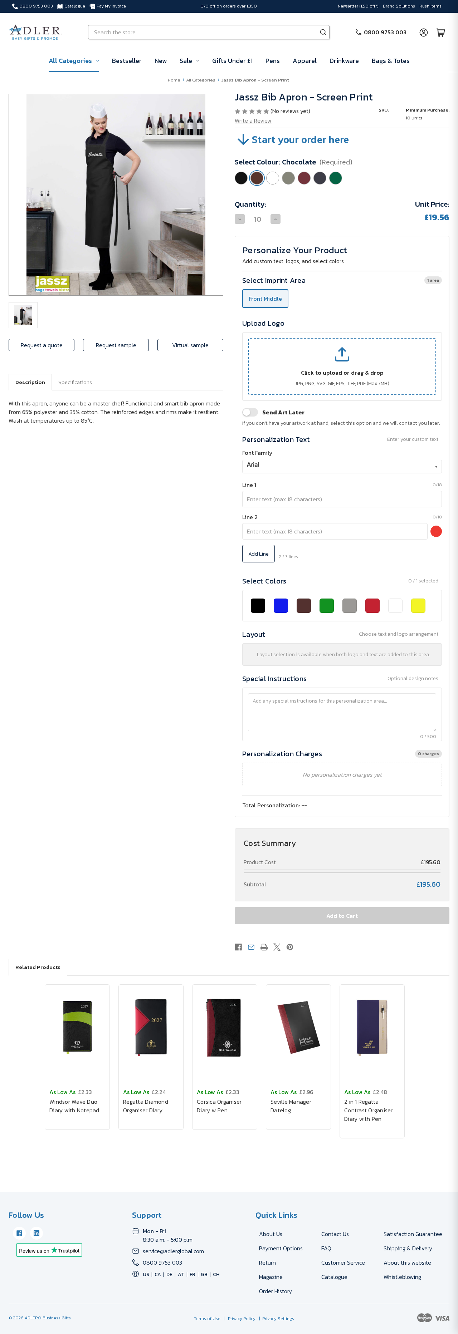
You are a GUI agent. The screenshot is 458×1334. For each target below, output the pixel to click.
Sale (186, 60)
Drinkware (344, 60)
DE (169, 1274)
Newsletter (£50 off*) (358, 6)
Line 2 (250, 517)
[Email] (251, 947)
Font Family (257, 452)
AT (181, 1274)
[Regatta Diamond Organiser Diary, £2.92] (151, 1027)
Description (30, 382)
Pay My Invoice (111, 6)
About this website (407, 1262)
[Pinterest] (289, 947)
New (161, 60)
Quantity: (250, 204)
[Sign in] (423, 32)
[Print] (264, 947)
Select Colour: (293, 162)
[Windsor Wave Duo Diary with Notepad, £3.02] (77, 1027)
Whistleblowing (402, 1277)
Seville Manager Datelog (291, 1105)
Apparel (305, 60)
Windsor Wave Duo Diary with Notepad (74, 1105)
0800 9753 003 (36, 6)
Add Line (258, 554)
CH (216, 1274)
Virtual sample (190, 345)
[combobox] (342, 466)
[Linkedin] (36, 1233)
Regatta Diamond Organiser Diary (145, 1105)
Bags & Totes (391, 60)
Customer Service (343, 1262)
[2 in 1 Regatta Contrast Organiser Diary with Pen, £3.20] (372, 1027)
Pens (272, 60)
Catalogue (74, 6)
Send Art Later (283, 412)
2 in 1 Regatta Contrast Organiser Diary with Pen (368, 1110)
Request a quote (42, 345)
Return (267, 1262)
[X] (277, 947)
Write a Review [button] (253, 120)
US (146, 1274)
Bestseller (127, 60)
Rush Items (430, 6)
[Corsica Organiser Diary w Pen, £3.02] (225, 1027)
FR (192, 1274)
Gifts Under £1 (232, 60)
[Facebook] (238, 947)
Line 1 (249, 485)
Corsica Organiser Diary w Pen (219, 1105)
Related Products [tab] (37, 967)
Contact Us (335, 1234)
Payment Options (281, 1248)
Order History (275, 1291)
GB (204, 1274)
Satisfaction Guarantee (413, 1234)
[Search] (323, 32)
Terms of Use (207, 1318)
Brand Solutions (399, 6)
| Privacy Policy (238, 1318)
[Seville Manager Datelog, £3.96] (298, 1027)
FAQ (326, 1248)
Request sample (116, 345)
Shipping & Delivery (408, 1248)
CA (158, 1274)
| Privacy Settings (275, 1318)
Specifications (75, 382)
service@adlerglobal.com (173, 1251)
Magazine (271, 1277)
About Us (270, 1234)
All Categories (70, 60)
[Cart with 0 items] (440, 32)
